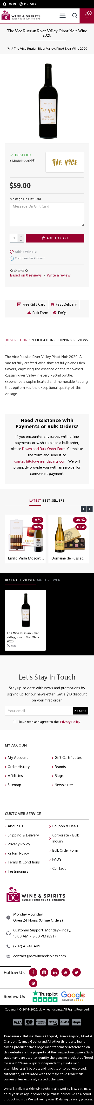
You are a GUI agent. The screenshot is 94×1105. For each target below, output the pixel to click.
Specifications (42, 340)
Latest (35, 501)
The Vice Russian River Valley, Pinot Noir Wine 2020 (23, 637)
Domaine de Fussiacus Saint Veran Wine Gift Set (70, 558)
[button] (84, 509)
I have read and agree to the (49, 722)
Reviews (81, 340)
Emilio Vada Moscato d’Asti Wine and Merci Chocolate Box (26, 558)
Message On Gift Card (25, 199)
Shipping (64, 340)
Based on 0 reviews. (26, 275)
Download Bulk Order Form (44, 448)
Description (17, 340)
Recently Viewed (20, 580)
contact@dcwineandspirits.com (40, 461)
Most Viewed (48, 580)
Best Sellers (53, 501)
